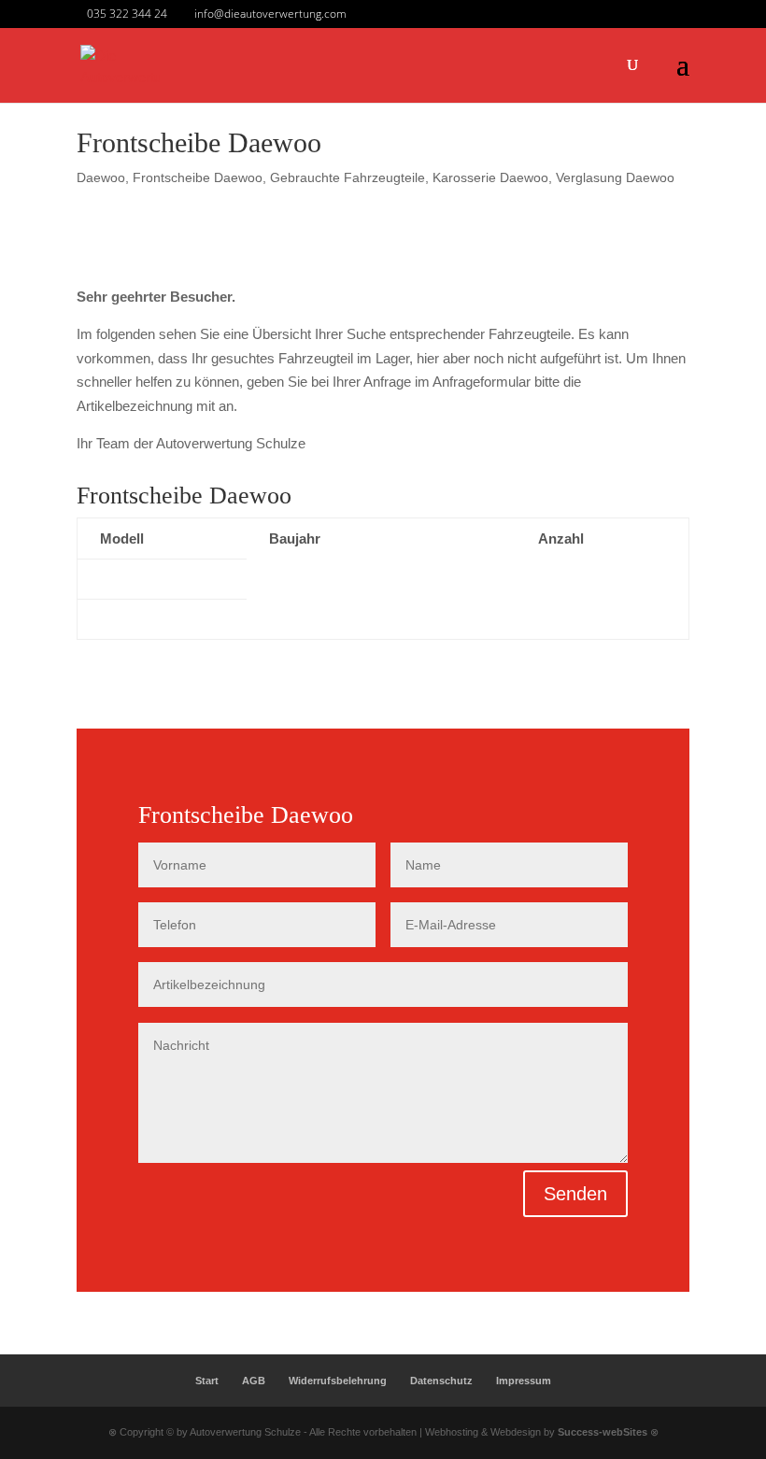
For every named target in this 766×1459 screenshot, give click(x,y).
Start (207, 1380)
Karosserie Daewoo (490, 177)
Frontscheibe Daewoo (197, 177)
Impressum (523, 1380)
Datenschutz (441, 1380)
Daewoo (101, 177)
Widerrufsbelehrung (338, 1380)
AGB (253, 1380)
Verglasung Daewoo (615, 177)
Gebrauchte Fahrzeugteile (347, 177)
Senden (575, 1193)
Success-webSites (602, 1432)
